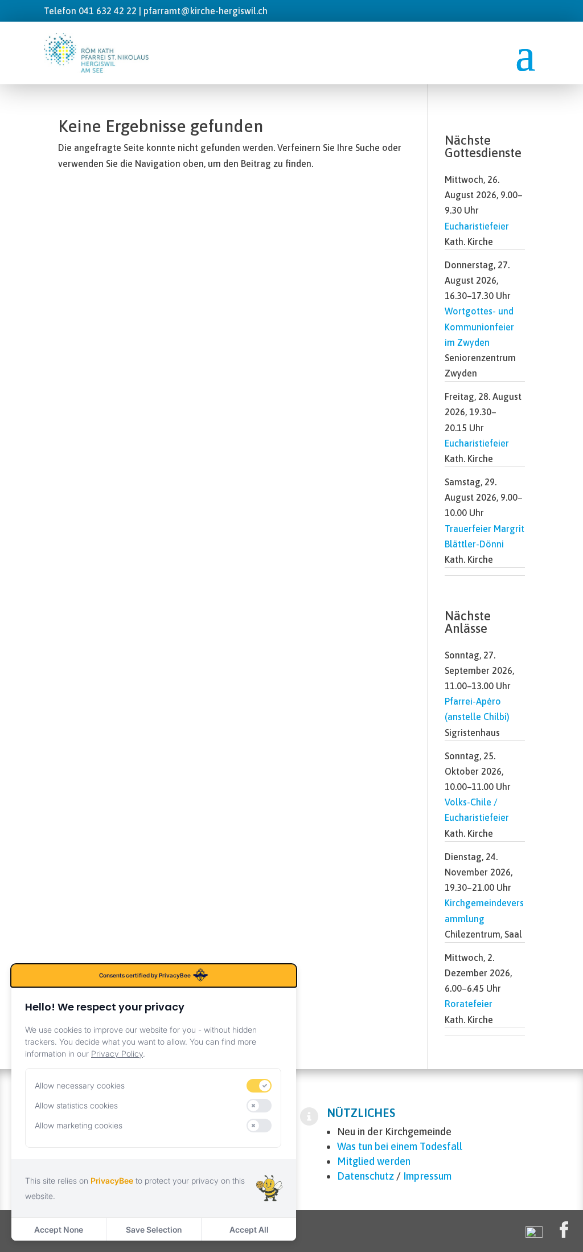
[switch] (259, 1086)
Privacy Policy (117, 1053)
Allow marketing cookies (78, 1125)
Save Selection (154, 1229)
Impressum (427, 1176)
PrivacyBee (112, 1180)
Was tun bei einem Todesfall (399, 1146)
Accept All (249, 1229)
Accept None (58, 1229)
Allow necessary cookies (80, 1085)
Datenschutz (365, 1176)
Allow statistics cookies (76, 1105)
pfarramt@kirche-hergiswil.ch (205, 11)
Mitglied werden (373, 1161)
